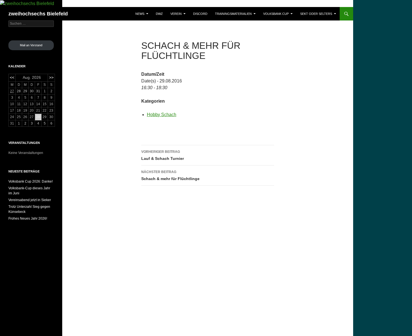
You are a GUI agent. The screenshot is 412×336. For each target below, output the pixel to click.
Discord (200, 13)
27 (12, 91)
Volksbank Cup (276, 13)
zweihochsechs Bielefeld (38, 14)
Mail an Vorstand (31, 45)
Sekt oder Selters (316, 13)
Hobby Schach (161, 114)
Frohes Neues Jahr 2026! (27, 218)
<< (12, 77)
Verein (176, 13)
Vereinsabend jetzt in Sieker (29, 200)
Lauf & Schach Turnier (162, 155)
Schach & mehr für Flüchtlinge (170, 175)
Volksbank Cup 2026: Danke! (30, 181)
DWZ (159, 13)
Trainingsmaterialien (233, 13)
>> (51, 77)
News (139, 13)
